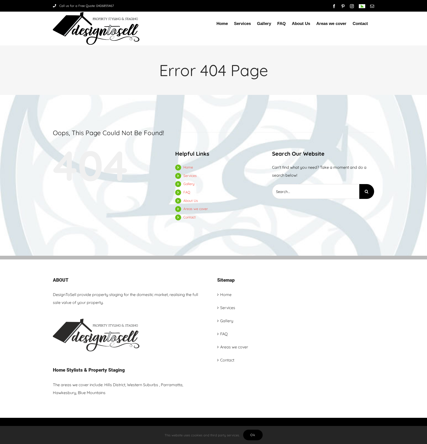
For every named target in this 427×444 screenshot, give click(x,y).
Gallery (188, 184)
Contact (189, 217)
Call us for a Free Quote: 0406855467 (86, 6)
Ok (253, 435)
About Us (190, 200)
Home (188, 167)
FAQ (186, 192)
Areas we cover (195, 209)
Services (190, 175)
